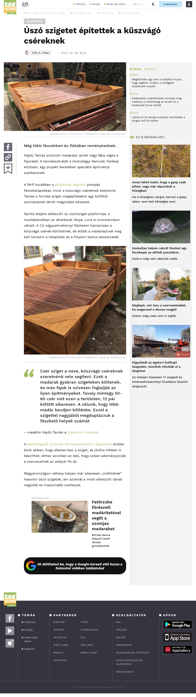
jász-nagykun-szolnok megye (45, 12)
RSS (118, 622)
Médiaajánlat (125, 671)
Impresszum (123, 645)
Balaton (29, 648)
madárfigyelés (130, 12)
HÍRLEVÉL (121, 629)
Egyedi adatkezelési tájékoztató (129, 662)
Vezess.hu (60, 637)
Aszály (96, 4)
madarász (106, 12)
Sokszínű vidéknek (82, 432)
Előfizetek (170, 4)
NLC (83, 637)
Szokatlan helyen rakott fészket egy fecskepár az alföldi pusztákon (159, 250)
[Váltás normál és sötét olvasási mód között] (153, 4)
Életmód (35, 21)
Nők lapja (87, 645)
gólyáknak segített (70, 185)
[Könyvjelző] (8, 168)
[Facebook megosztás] (8, 147)
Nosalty (58, 652)
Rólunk (121, 637)
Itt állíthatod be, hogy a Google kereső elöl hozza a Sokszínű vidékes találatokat (79, 566)
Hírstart (59, 629)
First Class (60, 645)
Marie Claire (89, 652)
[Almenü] (25, 4)
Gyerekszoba (89, 629)
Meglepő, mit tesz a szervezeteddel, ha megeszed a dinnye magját (159, 307)
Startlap (59, 622)
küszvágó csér (82, 12)
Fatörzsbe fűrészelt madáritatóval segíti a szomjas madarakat (105, 515)
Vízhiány (81, 4)
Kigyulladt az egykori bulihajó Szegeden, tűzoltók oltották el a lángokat (156, 367)
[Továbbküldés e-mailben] (8, 157)
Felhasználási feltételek (133, 652)
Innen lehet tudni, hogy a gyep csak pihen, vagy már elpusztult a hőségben (159, 186)
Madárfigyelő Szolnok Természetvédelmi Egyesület (69, 444)
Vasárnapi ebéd (115, 4)
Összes (150, 69)
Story (84, 622)
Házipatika (60, 660)
